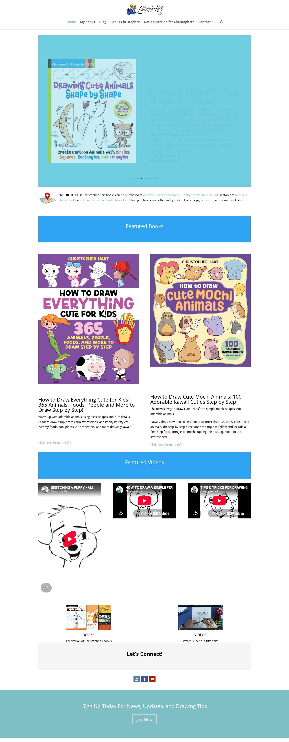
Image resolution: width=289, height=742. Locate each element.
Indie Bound (209, 195)
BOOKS (89, 634)
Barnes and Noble (168, 195)
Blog (102, 22)
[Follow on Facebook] (144, 679)
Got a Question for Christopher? (169, 22)
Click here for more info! (54, 443)
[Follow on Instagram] (136, 679)
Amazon (148, 195)
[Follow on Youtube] (152, 679)
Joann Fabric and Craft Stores (102, 200)
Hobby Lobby (190, 195)
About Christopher (125, 22)
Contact (204, 22)
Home (71, 22)
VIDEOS (200, 634)
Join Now (144, 719)
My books (87, 22)
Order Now (164, 143)
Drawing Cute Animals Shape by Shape (194, 83)
